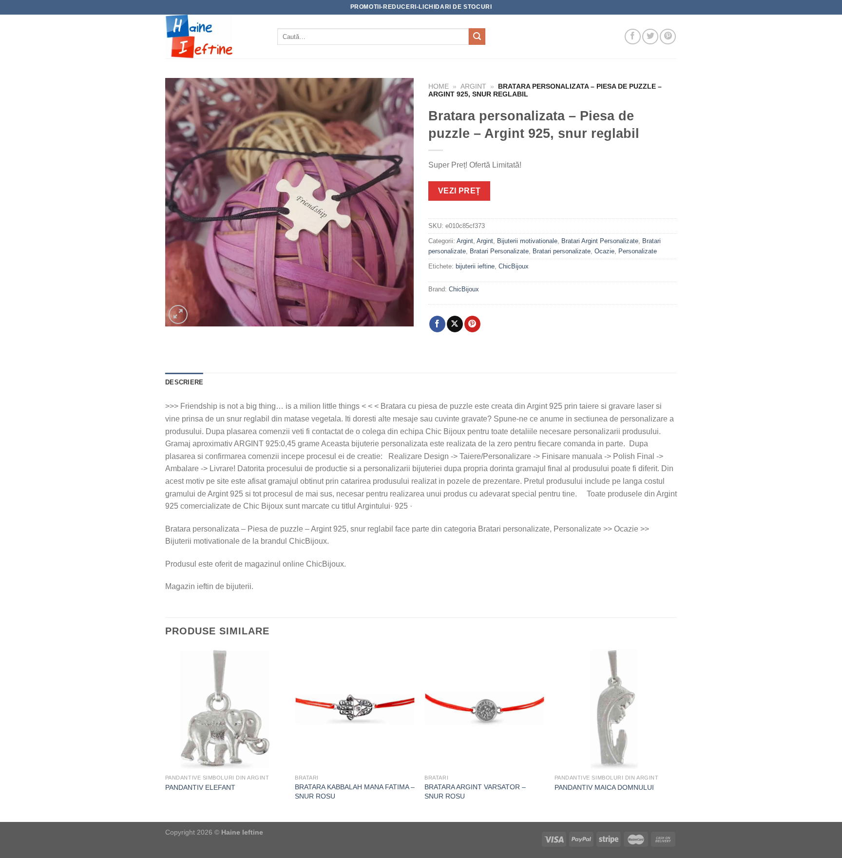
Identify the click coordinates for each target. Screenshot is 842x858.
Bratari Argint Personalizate (599, 241)
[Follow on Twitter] (650, 37)
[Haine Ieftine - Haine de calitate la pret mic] (214, 36)
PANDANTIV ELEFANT (200, 787)
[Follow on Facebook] (633, 37)
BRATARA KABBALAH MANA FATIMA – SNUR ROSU (355, 791)
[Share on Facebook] (437, 324)
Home (438, 86)
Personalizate (637, 251)
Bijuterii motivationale (527, 241)
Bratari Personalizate (499, 251)
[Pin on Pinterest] (472, 324)
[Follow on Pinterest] (668, 37)
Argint (473, 86)
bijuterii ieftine (475, 266)
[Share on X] (455, 324)
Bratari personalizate (562, 251)
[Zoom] (178, 314)
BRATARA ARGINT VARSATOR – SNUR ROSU (475, 791)
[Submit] (477, 36)
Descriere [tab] (184, 382)
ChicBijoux (513, 266)
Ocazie (604, 251)
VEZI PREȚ (459, 191)
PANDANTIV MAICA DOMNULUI (604, 787)
